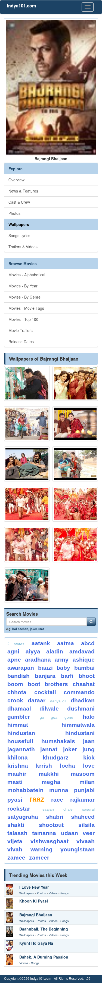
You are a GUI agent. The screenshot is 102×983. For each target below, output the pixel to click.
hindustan (21, 733)
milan (87, 782)
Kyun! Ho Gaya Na (36, 943)
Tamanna (44, 833)
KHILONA (17, 757)
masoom (83, 774)
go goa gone (56, 717)
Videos (53, 893)
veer (89, 833)
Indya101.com (21, 5)
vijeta (14, 841)
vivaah (85, 841)
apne (14, 659)
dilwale (49, 708)
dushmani (81, 708)
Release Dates (21, 341)
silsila (86, 825)
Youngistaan (77, 849)
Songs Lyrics (19, 235)
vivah (14, 849)
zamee (16, 857)
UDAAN (69, 833)
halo (89, 717)
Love (89, 765)
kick (89, 757)
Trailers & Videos (23, 246)
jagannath (21, 749)
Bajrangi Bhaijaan (35, 914)
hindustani (80, 733)
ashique (84, 659)
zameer (39, 857)
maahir (16, 774)
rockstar (18, 808)
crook (15, 700)
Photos (14, 213)
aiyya (33, 651)
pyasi (14, 799)
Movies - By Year (23, 286)
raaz (41, 629)
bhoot (87, 676)
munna (58, 790)
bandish (18, 676)
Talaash (17, 833)
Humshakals (58, 741)
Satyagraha (22, 817)
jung (88, 749)
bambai (84, 668)
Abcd (88, 643)
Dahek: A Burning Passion (43, 957)
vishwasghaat (49, 841)
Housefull (20, 741)
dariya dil (58, 701)
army (62, 659)
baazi (45, 668)
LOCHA (67, 765)
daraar (36, 700)
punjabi (84, 790)
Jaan (89, 741)
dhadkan (83, 700)
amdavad (82, 651)
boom (15, 684)
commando (79, 692)
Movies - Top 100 (23, 319)
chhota (16, 692)
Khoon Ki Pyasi (33, 901)
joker (33, 629)
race (57, 799)
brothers (56, 684)
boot (34, 684)
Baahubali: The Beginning (43, 929)
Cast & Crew (19, 202)
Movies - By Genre (24, 297)
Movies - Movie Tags (26, 308)
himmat (17, 725)
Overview (16, 179)
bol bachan (20, 629)
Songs (64, 893)
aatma (65, 643)
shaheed (83, 817)
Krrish (44, 765)
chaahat (84, 684)
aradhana (38, 659)
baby (63, 668)
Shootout (51, 825)
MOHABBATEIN (25, 790)
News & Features (23, 191)
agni (13, 651)
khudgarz (56, 757)
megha (51, 782)
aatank (41, 643)
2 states (15, 644)
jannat (48, 749)
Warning (41, 849)
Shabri (54, 817)
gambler (18, 717)
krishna (17, 765)
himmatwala (78, 725)
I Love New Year (34, 887)
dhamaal (19, 708)
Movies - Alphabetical (26, 274)
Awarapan (20, 668)
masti (15, 782)
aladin (54, 651)
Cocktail (45, 692)
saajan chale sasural (68, 809)
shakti (15, 825)
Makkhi (49, 774)
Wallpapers (18, 224)
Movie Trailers (20, 330)
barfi (67, 676)
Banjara (45, 676)
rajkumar (82, 799)
